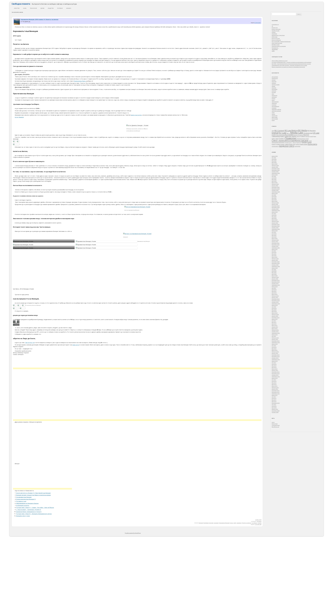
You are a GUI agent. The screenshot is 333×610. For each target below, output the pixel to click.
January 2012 (275, 389)
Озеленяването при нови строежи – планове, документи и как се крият (289, 65)
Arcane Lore (275, 27)
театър (273, 114)
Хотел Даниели (19, 117)
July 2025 (274, 176)
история (274, 92)
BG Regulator (311, 131)
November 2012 (276, 373)
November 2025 (276, 170)
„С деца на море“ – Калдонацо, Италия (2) (28, 509)
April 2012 (274, 384)
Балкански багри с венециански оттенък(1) (29, 512)
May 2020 (274, 272)
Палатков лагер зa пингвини (279, 46)
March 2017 (274, 325)
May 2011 (274, 400)
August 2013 (275, 361)
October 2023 (275, 209)
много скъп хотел (136, 115)
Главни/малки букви (278, 136)
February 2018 (275, 314)
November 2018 (276, 300)
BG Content (279, 130)
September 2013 (276, 359)
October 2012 (275, 375)
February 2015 (275, 337)
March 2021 (274, 257)
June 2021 (274, 252)
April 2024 (274, 199)
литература (274, 95)
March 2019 (274, 294)
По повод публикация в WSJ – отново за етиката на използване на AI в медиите (291, 62)
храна (273, 120)
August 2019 (275, 286)
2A (272, 26)
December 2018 (275, 299)
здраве (42, 8)
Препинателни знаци (303, 139)
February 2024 (275, 202)
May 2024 (274, 198)
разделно (283, 146)
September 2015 (276, 333)
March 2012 (274, 386)
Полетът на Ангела (246, 523)
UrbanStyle (274, 33)
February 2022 (275, 240)
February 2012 (275, 387)
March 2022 (274, 238)
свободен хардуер (276, 111)
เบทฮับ (273, 51)
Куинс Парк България (277, 43)
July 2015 (274, 336)
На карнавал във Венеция (23, 497)
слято (291, 146)
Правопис (291, 138)
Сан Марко (254, 523)
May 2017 (274, 322)
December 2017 (275, 317)
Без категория (281, 135)
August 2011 (275, 395)
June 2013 (274, 364)
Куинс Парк (275, 139)
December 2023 (275, 205)
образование (275, 101)
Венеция (201, 523)
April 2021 (274, 255)
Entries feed (275, 423)
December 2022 (275, 224)
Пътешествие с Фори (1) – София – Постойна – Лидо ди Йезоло (35, 507)
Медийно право (276, 44)
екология (274, 81)
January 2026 (275, 167)
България (289, 135)
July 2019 (274, 288)
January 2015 (275, 339)
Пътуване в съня (21, 501)
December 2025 (275, 168)
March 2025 (274, 182)
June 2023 (274, 215)
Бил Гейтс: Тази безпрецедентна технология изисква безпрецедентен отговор (291, 63)
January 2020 (275, 278)
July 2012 (274, 379)
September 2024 (276, 191)
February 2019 (275, 296)
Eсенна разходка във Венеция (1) (26, 499)
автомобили (275, 76)
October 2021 (275, 246)
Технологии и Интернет (278, 142)
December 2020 (275, 261)
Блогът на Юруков (276, 40)
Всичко (306, 135)
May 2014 (274, 348)
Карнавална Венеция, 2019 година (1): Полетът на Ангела (39, 19)
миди (235, 523)
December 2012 (275, 372)
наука (24, 8)
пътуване (60, 8)
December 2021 (275, 243)
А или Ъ (274, 135)
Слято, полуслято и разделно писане (290, 140)
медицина (274, 97)
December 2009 (275, 410)
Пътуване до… (275, 47)
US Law (316, 133)
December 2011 (275, 390)
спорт (273, 112)
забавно (68, 8)
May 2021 (274, 254)
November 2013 (276, 356)
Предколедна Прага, (80, 81)
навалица (239, 523)
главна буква (288, 144)
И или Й (311, 136)
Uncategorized (308, 133)
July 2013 (274, 362)
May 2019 (274, 291)
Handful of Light (275, 30)
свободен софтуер (276, 109)
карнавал (216, 523)
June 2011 (274, 398)
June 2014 (274, 347)
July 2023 (274, 213)
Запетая (307, 136)
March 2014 (274, 350)
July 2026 (274, 157)
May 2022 (274, 235)
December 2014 (275, 341)
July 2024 (274, 195)
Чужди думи (306, 142)
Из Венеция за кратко (22, 505)
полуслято (312, 144)
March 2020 (274, 275)
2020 (273, 131)
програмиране (275, 106)
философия (274, 117)
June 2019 (274, 289)
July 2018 (274, 306)
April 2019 (274, 292)
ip (289, 133)
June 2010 (274, 406)
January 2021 (275, 260)
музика (273, 98)
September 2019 (276, 285)
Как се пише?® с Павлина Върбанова (281, 41)
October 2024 (275, 190)
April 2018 (274, 311)
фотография (275, 118)
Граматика (287, 136)
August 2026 (275, 156)
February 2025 (275, 184)
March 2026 (274, 164)
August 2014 (275, 344)
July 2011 (274, 396)
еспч (294, 144)
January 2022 (275, 241)
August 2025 (275, 174)
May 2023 (274, 216)
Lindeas (274, 32)
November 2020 (276, 263)
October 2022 (275, 227)
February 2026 (275, 165)
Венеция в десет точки (23, 516)
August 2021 (275, 249)
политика (274, 104)
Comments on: (275, 24)
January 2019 (275, 297)
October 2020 (275, 264)
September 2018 (276, 303)
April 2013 (274, 367)
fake (288, 133)
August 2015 (275, 334)
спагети (259, 523)
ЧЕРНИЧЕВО (275, 49)
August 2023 (275, 212)
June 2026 (274, 159)
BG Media (302, 130)
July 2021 (274, 250)
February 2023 (275, 221)
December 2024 (275, 187)
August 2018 (275, 305)
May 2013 (274, 365)
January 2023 (275, 223)
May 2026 (274, 160)
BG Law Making (291, 130)
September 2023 (276, 210)
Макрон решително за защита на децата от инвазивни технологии (288, 67)
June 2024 (274, 196)
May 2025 (274, 179)
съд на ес (297, 146)
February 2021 (275, 258)
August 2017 (275, 319)
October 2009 (275, 412)
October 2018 (275, 302)
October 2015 (275, 331)
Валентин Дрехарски (298, 135)
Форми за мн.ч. (288, 142)
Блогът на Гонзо (276, 38)
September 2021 (276, 247)
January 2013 (275, 370)
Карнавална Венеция (224, 523)
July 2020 (274, 269)
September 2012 (276, 376)
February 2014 (275, 351)
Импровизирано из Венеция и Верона (27, 503)
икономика (274, 89)
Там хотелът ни (29, 342)
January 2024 (275, 204)
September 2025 (276, 173)
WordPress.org (275, 427)
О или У (282, 139)
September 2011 (276, 393)
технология (33, 8)
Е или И (303, 136)
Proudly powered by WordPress (133, 533)
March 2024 (274, 201)
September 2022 (276, 229)
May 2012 (274, 383)
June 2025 (274, 177)
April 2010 (274, 407)
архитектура (275, 78)
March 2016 (274, 328)
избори (298, 144)
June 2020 (274, 271)
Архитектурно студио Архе (278, 35)
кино (273, 94)
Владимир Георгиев (208, 523)
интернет (274, 90)
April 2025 (274, 181)
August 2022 (275, 230)
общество (51, 8)
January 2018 (275, 316)
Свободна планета (21, 3)
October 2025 (275, 171)
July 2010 (274, 404)
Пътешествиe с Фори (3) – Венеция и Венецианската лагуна (34, 514)
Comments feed (276, 425)
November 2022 (276, 226)
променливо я (275, 146)
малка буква (303, 144)
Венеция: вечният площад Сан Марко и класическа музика (33, 495)
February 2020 (275, 277)
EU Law (282, 132)
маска (231, 523)
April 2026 (274, 162)
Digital (275, 132)
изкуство (17, 8)
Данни (294, 136)
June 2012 (274, 381)
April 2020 (274, 274)
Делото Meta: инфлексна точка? (279, 60)
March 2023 (274, 219)
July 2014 (274, 345)
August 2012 (275, 378)
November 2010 (276, 403)
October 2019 (275, 283)
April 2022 (274, 237)
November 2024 (276, 188)
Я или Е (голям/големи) (278, 144)
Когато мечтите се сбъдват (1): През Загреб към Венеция (33, 493)
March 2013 (274, 369)
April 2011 (274, 401)
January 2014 (275, 353)
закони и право (275, 84)
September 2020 (276, 266)
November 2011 (276, 392)
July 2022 (274, 232)
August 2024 (275, 193)
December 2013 (275, 355)
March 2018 (274, 313)
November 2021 (276, 244)
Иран (315, 136)
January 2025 (275, 185)
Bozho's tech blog (276, 29)
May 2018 (274, 309)
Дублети (298, 136)
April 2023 (274, 218)
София (310, 140)
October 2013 (275, 358)
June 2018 (274, 308)
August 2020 (275, 268)
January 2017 (275, 327)
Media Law (296, 132)
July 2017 (274, 320)
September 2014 (276, 342)
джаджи (274, 80)
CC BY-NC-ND (257, 22)
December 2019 (275, 280)
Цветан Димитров (297, 142)
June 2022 (274, 233)
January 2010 (275, 409)
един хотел (75, 345)
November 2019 (276, 282)
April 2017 (274, 323)
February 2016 (275, 330)
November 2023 (276, 207)
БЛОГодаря (274, 37)
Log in (273, 422)
